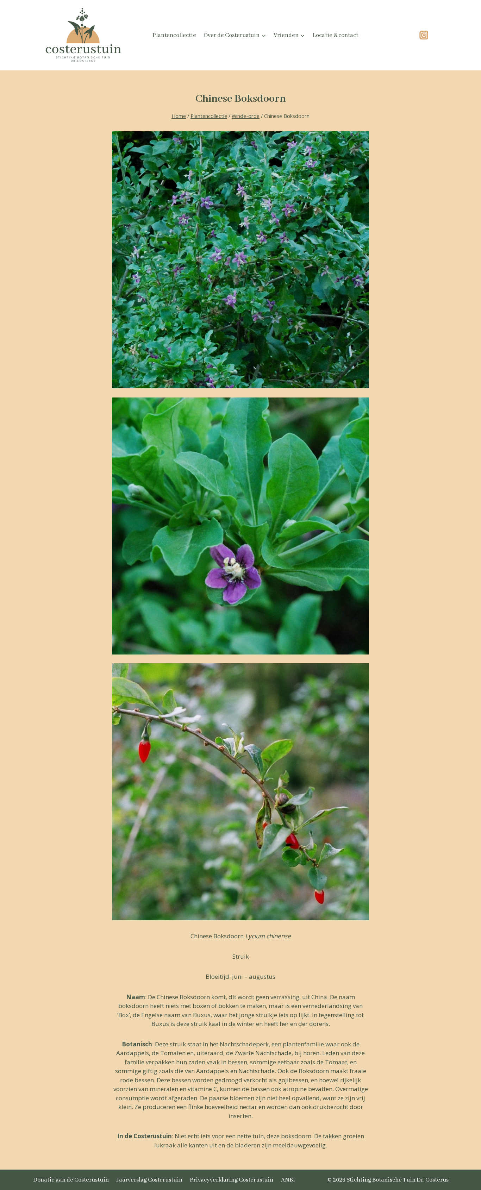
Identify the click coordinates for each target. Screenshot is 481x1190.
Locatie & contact (335, 35)
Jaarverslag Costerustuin (149, 1180)
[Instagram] (424, 35)
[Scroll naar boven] (457, 1145)
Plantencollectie (174, 35)
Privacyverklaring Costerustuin (231, 1180)
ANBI (288, 1180)
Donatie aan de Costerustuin (71, 1180)
